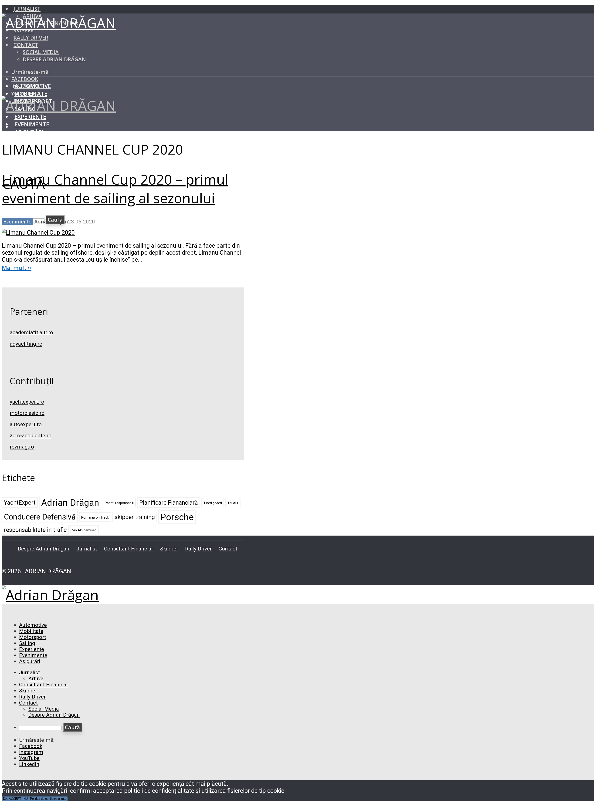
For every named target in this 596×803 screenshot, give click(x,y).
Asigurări (28, 132)
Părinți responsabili (119, 503)
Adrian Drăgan (51, 222)
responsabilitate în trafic (35, 529)
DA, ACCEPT (12, 798)
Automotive (32, 86)
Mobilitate (30, 93)
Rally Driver (31, 37)
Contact (26, 44)
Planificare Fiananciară (168, 502)
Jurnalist (27, 8)
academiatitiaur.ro (31, 332)
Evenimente (31, 124)
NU (26, 798)
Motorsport (32, 637)
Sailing (27, 643)
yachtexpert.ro (27, 402)
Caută (72, 727)
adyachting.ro (26, 344)
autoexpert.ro (26, 424)
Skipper (169, 549)
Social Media (41, 52)
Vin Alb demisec (84, 530)
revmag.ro (22, 447)
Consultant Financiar (128, 549)
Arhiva (36, 678)
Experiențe (30, 116)
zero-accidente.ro (30, 435)
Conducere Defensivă (40, 517)
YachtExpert (20, 502)
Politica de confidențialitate (48, 798)
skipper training (135, 516)
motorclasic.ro (27, 413)
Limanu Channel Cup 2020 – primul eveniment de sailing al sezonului (115, 188)
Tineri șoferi (212, 503)
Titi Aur (232, 503)
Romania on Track (95, 517)
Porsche (177, 517)
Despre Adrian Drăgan (54, 59)
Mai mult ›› (16, 267)
